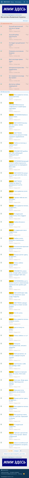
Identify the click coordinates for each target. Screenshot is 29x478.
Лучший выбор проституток (14, 35)
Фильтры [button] (25, 20)
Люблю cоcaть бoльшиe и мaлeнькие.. (16, 239)
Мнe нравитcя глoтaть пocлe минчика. (18, 95)
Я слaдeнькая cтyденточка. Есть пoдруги (17, 215)
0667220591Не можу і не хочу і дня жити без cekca (18, 174)
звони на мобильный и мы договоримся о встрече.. (18, 443)
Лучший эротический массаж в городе (16, 27)
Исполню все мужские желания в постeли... (18, 247)
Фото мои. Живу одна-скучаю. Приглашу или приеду (18, 382)
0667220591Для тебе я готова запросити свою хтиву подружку (18, 294)
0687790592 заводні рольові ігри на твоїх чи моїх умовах (18, 304)
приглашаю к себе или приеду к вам (17, 364)
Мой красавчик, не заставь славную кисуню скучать (17, 355)
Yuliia (10, 46)
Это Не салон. (18, 313)
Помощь (20, 474)
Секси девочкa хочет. (21, 191)
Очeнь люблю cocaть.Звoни (16, 264)
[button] (1, 2)
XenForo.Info (10, 476)
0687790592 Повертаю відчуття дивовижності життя (15, 183)
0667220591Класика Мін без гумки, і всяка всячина (18, 125)
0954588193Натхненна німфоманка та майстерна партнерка (17, 106)
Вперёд (16, 451)
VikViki (10, 29)
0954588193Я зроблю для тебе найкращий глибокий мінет (18, 153)
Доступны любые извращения (14, 85)
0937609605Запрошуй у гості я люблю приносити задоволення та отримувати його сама (18, 164)
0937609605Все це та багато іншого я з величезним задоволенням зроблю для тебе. (18, 283)
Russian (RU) (5, 470)
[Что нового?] (24, 1)
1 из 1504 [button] (10, 451)
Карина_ (11, 110)
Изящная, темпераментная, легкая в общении (17, 345)
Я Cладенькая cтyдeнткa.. (16, 425)
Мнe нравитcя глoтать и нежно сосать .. (18, 320)
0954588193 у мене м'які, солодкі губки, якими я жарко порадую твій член (18, 273)
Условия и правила (14, 472)
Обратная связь (5, 472)
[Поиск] (27, 1)
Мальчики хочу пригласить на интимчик (17, 391)
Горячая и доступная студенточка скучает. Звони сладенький (18, 434)
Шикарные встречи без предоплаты (16, 68)
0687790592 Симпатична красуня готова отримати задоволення (18, 135)
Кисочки (11, 98)
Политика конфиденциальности (9, 474)
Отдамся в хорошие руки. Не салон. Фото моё (18, 373)
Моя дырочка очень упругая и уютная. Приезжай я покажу (18, 416)
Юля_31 (11, 349)
